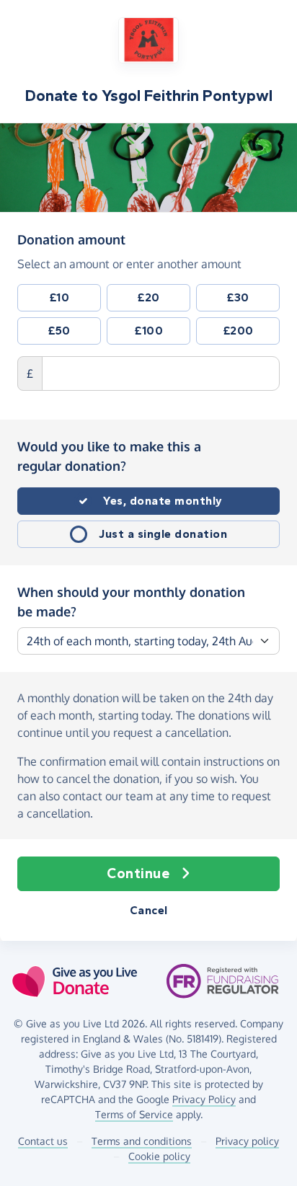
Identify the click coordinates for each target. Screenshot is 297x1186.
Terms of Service (134, 1114)
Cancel (149, 910)
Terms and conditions (142, 1141)
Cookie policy (159, 1156)
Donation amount (71, 239)
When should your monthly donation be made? (131, 601)
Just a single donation (163, 534)
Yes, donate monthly (163, 501)
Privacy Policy (204, 1099)
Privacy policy (247, 1141)
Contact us (43, 1141)
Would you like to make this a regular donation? (109, 456)
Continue (138, 873)
